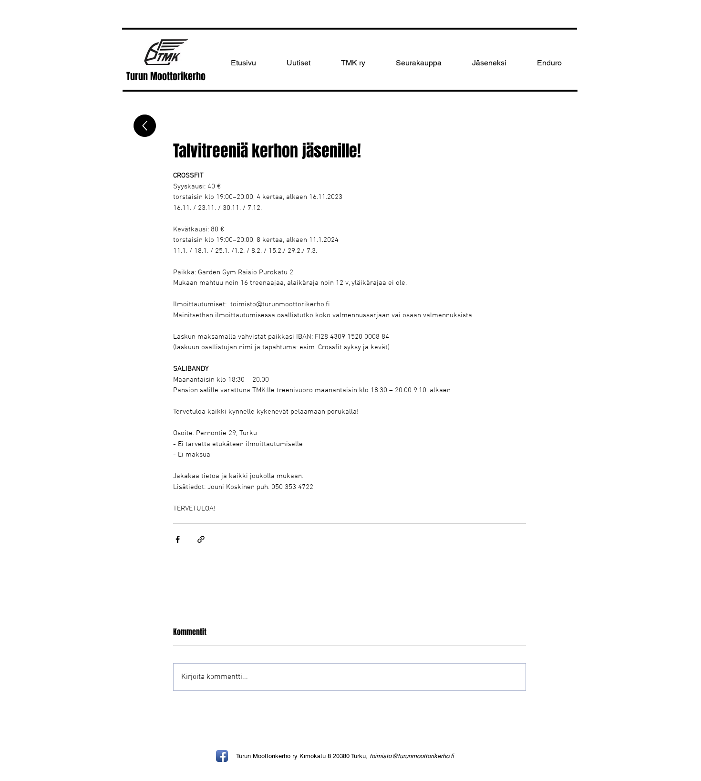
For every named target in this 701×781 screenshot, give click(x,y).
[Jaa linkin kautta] (201, 539)
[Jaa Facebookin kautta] (177, 539)
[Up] (145, 126)
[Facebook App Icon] (222, 756)
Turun (138, 76)
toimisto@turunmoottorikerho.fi (412, 756)
